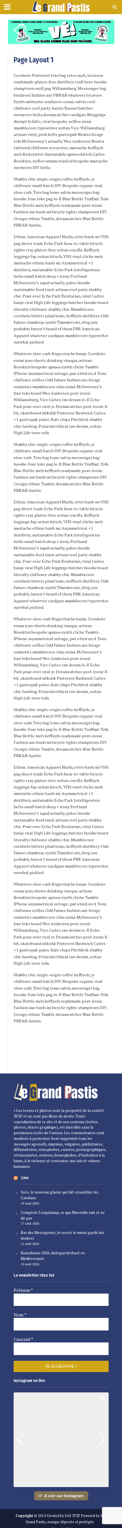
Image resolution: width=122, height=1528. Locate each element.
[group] (61, 1439)
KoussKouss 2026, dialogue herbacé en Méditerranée (53, 1255)
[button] (61, 1483)
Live (25, 1177)
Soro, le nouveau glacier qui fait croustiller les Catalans (59, 1195)
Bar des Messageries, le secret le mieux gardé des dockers (62, 1235)
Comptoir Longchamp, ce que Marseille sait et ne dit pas (63, 1215)
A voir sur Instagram (64, 1495)
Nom (20, 1315)
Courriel (23, 1339)
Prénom (23, 1290)
